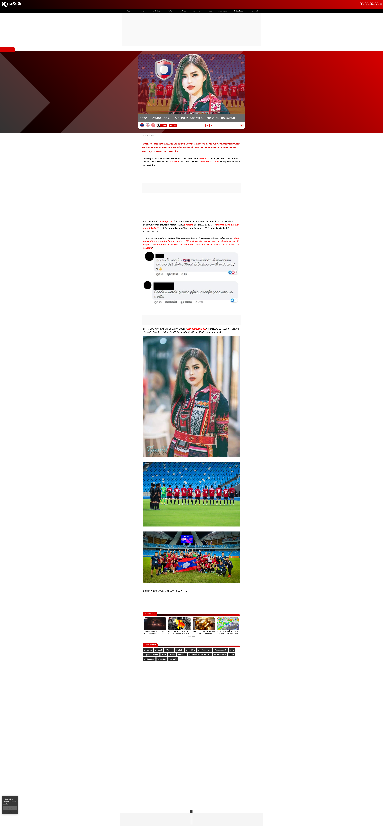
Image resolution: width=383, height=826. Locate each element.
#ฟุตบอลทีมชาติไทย (151, 654)
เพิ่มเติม (5, 804)
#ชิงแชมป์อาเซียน (220, 654)
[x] (367, 4)
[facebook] (362, 4)
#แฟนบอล (182, 654)
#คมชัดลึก (179, 650)
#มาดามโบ (173, 659)
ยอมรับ (10, 808)
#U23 (231, 654)
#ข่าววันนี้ (158, 650)
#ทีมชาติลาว (162, 659)
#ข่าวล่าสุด (148, 650)
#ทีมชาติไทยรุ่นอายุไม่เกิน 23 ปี (199, 654)
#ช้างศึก (172, 654)
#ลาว (232, 650)
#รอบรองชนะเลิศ (221, 650)
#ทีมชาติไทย (190, 650)
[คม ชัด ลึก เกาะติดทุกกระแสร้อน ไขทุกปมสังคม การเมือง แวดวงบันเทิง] (191, 4)
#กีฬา (164, 654)
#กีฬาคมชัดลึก (149, 659)
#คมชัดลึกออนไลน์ (204, 650)
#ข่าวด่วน (168, 650)
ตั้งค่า (10, 812)
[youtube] (372, 4)
